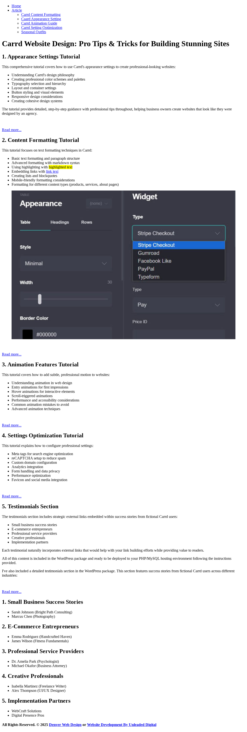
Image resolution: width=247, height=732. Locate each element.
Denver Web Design (65, 725)
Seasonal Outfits (33, 32)
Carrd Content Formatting (41, 15)
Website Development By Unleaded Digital (121, 725)
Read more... (11, 130)
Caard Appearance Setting (41, 19)
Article (17, 10)
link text (52, 171)
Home (16, 6)
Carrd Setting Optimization (41, 27)
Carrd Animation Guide (39, 23)
